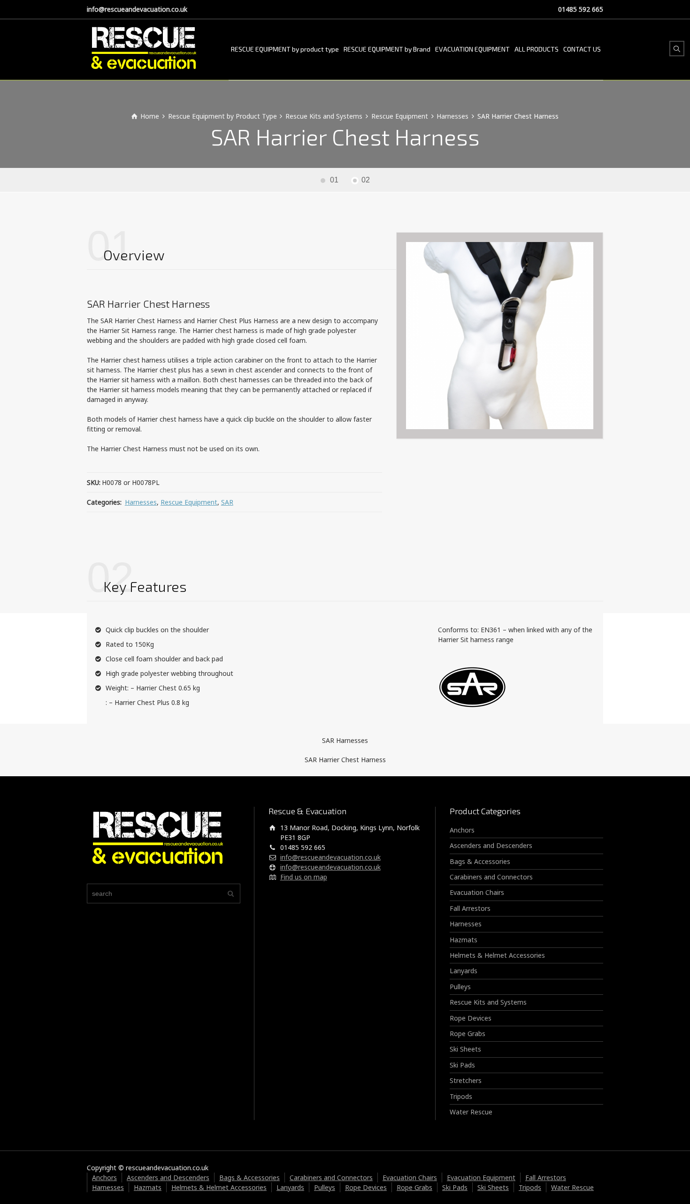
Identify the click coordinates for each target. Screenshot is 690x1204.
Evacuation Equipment (481, 1177)
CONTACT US (582, 49)
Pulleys (460, 986)
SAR (227, 502)
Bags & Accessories (480, 861)
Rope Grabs (467, 1033)
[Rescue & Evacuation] (143, 49)
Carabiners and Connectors (491, 876)
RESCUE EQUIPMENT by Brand (387, 49)
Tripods (461, 1096)
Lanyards (463, 970)
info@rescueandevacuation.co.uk (137, 9)
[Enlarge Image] (499, 335)
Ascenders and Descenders (491, 845)
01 (334, 180)
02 (365, 180)
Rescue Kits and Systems (488, 1002)
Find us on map (303, 876)
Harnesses (141, 502)
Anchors (462, 829)
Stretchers (466, 1080)
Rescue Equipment (189, 502)
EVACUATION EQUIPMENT (472, 49)
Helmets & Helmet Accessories (497, 955)
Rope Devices (470, 1018)
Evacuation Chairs (477, 892)
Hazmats (463, 939)
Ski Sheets (465, 1049)
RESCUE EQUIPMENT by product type (285, 49)
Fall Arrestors (470, 908)
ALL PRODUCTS (536, 49)
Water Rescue (471, 1111)
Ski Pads (462, 1064)
